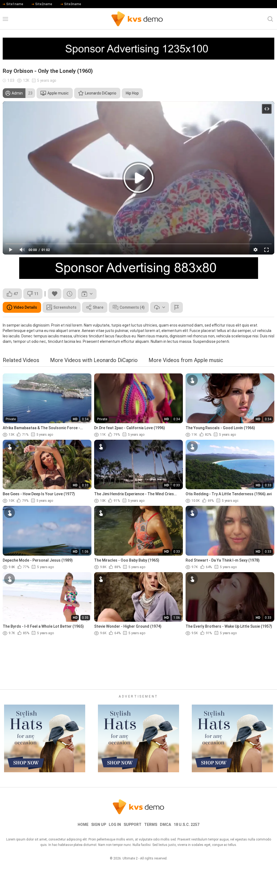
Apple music (58, 93)
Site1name (14, 4)
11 (36, 294)
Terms (150, 824)
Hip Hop (132, 93)
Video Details (25, 307)
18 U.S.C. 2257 (186, 824)
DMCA (165, 824)
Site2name (43, 4)
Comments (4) (132, 307)
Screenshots (65, 307)
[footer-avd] (45, 738)
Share (98, 307)
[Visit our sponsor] (138, 49)
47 (16, 294)
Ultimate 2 (130, 858)
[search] (270, 19)
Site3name (72, 4)
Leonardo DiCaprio (100, 93)
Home (83, 824)
